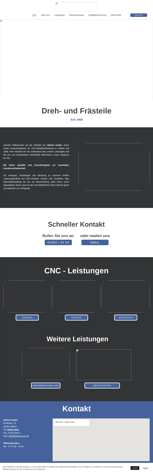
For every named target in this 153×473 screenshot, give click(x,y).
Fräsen (76, 317)
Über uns (45, 15)
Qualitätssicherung (97, 15)
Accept (134, 468)
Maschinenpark (76, 15)
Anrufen (138, 15)
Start (34, 15)
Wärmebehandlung (46, 385)
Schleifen (126, 317)
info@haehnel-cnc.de (18, 436)
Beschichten (102, 385)
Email (95, 242)
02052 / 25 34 (58, 242)
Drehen (27, 317)
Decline (145, 468)
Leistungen (59, 15)
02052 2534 (13, 429)
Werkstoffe (116, 15)
